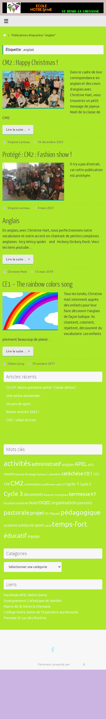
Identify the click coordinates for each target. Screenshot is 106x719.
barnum (19, 474)
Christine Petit (17, 272)
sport (39, 525)
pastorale (16, 512)
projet (37, 513)
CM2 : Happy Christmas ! (30, 63)
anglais (68, 464)
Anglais (10, 221)
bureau (41, 474)
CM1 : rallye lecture (21, 420)
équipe (34, 536)
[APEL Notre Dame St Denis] (53, 649)
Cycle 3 (13, 494)
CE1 (88, 474)
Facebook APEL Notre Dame (25, 595)
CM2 (17, 483)
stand (48, 525)
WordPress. (93, 664)
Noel (33, 503)
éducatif (15, 536)
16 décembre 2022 (50, 142)
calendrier (55, 474)
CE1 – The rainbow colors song (37, 284)
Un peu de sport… (20, 404)
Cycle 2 (85, 484)
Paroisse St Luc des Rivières (25, 618)
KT (93, 494)
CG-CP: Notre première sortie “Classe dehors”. (41, 388)
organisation (63, 503)
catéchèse (72, 474)
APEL (81, 464)
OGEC (44, 503)
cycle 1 (72, 484)
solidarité (26, 525)
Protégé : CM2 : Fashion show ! (37, 155)
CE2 (96, 474)
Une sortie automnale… (24, 396)
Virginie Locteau (19, 142)
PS (47, 514)
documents (33, 494)
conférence (48, 484)
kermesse (79, 494)
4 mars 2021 (46, 208)
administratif (46, 464)
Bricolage (30, 474)
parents (84, 503)
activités (17, 463)
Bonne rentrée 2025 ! (22, 412)
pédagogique (81, 512)
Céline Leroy (16, 364)
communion (32, 484)
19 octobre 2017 (43, 364)
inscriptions (61, 495)
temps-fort (69, 524)
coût (58, 484)
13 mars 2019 (44, 272)
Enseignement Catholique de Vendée (33, 601)
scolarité (10, 525)
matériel (22, 503)
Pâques (54, 514)
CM (7, 484)
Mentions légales (55, 659)
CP (63, 484)
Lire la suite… (16, 130)
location (10, 503)
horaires (49, 495)
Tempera (76, 664)
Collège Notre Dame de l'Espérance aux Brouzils (41, 612)
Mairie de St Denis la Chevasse (27, 606)
